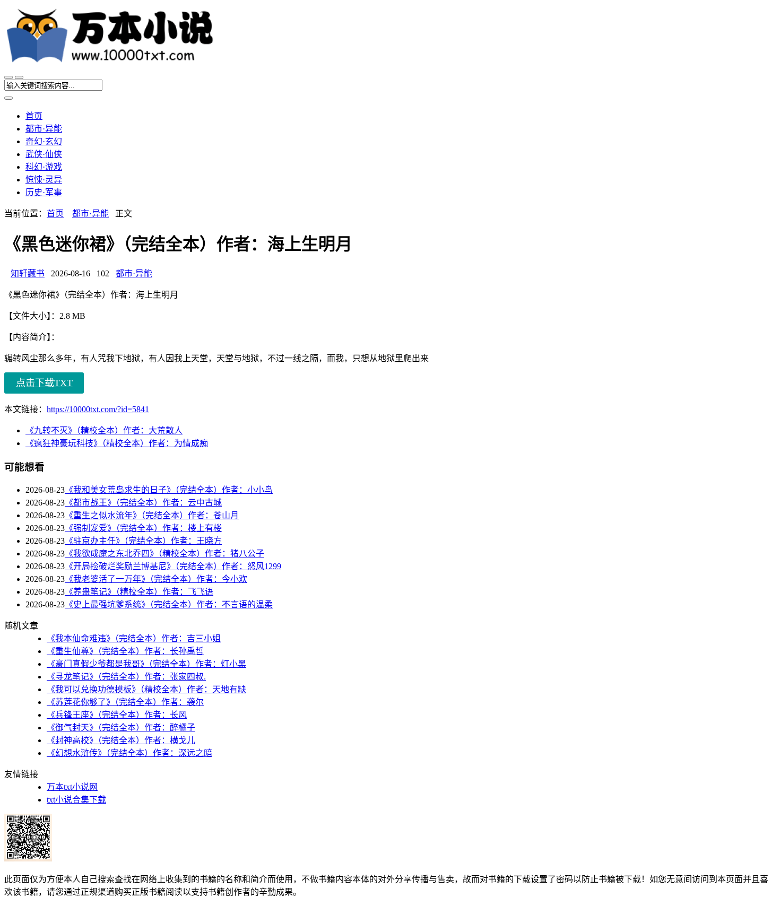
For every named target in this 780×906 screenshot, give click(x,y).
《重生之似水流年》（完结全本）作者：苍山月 (152, 515)
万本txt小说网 (72, 786)
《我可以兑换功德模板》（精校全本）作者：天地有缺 (146, 689)
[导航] (8, 77)
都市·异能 (43, 128)
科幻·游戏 (43, 166)
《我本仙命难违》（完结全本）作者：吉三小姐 (134, 638)
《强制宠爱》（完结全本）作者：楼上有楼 (143, 528)
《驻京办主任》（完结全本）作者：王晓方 (143, 540)
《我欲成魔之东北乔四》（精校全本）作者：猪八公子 (164, 553)
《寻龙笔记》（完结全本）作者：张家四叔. (126, 676)
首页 (33, 115)
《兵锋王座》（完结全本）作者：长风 (117, 714)
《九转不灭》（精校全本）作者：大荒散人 (104, 430)
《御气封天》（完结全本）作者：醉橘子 (121, 727)
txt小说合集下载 (76, 799)
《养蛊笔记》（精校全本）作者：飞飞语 (139, 591)
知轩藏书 (28, 273)
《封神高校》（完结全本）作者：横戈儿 (121, 740)
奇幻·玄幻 (43, 141)
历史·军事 (43, 192)
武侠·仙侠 (43, 154)
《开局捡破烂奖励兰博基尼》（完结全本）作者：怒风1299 (173, 566)
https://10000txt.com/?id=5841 (98, 409)
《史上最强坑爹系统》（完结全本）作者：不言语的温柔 (169, 604)
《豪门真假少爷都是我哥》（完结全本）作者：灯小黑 (146, 663)
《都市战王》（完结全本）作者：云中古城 (143, 502)
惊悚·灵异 (43, 179)
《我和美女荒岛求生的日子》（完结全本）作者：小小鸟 (169, 489)
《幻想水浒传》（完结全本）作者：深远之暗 (129, 752)
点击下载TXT (44, 383)
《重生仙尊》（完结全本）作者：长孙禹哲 (125, 651)
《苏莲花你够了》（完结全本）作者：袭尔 (125, 702)
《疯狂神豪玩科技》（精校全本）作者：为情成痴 (116, 443)
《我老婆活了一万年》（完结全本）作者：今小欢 (156, 578)
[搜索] (19, 77)
